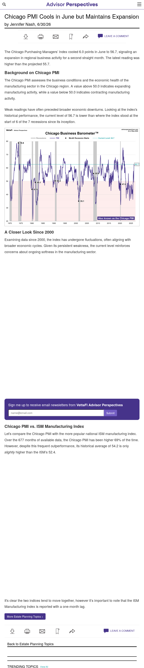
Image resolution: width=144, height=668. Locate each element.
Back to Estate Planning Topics (30, 606)
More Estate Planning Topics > (25, 579)
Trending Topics (22, 629)
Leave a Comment (116, 36)
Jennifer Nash (22, 24)
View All (44, 629)
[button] (25, 36)
